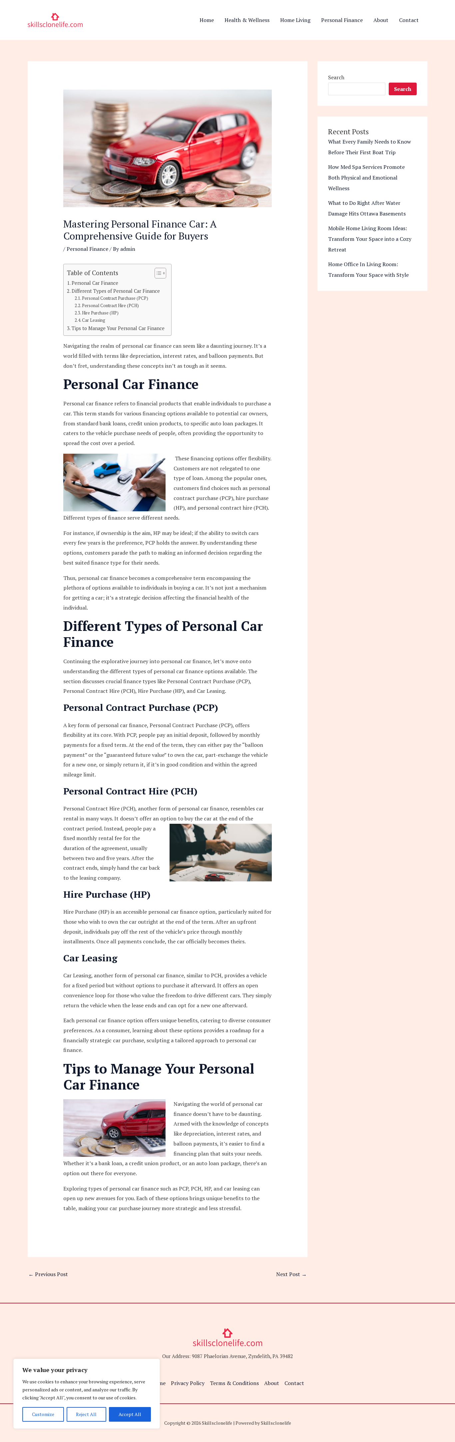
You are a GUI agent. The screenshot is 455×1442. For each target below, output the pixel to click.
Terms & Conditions (234, 1383)
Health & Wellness (247, 20)
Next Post (291, 1274)
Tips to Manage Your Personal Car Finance (118, 328)
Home (207, 20)
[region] (86, 1394)
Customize (43, 1414)
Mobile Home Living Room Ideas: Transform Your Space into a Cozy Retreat (369, 239)
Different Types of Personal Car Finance (116, 291)
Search (336, 77)
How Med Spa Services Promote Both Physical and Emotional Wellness (366, 177)
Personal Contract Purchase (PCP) (115, 298)
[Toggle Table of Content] (157, 273)
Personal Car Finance (95, 283)
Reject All (86, 1414)
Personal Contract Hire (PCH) (110, 305)
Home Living (295, 20)
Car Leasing (93, 320)
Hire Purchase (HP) (100, 313)
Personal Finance (342, 20)
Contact (409, 20)
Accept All (130, 1414)
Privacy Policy (188, 1383)
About (380, 20)
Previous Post (48, 1274)
